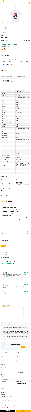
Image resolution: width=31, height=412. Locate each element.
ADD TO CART (8, 410)
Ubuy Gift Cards (18, 363)
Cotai (2, 384)
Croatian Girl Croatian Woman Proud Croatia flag (8, 6)
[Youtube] (5, 407)
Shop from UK (8, 400)
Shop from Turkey (9, 401)
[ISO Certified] (9, 396)
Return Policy (18, 359)
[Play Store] (23, 384)
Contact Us (2, 356)
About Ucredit (18, 361)
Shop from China (4, 401)
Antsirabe (2, 389)
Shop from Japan (14, 400)
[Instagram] (3, 407)
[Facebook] (1, 407)
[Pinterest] (8, 407)
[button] (24, 0)
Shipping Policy (3, 364)
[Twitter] (6, 407)
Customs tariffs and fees (4, 363)
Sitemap (2, 360)
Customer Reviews (18, 357)
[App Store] (18, 384)
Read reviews (26, 263)
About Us (14, 405)
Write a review (3, 245)
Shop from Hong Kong (20, 400)
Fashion (6, 4)
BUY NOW (23, 410)
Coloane (2, 385)
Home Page (2, 4)
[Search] (29, 3)
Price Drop (11, 37)
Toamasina (2, 388)
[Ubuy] (3, 1)
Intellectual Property (4, 359)
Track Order (3, 361)
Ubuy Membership (3, 367)
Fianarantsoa (3, 391)
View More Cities (3, 392)
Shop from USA (4, 400)
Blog (16, 364)
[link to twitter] (17, 23)
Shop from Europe (15, 401)
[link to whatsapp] (13, 23)
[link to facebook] (15, 23)
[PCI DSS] (3, 396)
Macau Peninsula (3, 381)
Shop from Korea (27, 400)
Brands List (17, 356)
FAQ (16, 360)
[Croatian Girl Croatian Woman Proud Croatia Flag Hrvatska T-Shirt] (15, 16)
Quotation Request (4, 357)
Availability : (3, 40)
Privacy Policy (10, 405)
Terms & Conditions (4, 405)
